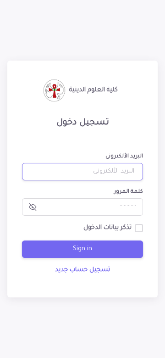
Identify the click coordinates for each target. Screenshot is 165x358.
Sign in (82, 249)
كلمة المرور (128, 192)
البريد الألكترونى (124, 157)
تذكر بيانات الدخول (107, 227)
